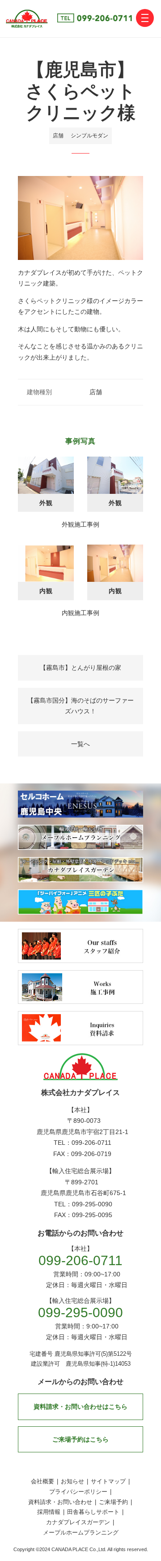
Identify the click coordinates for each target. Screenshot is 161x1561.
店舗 (58, 135)
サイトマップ (108, 1481)
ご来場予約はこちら (80, 1439)
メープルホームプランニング (81, 1532)
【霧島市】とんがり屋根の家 (80, 667)
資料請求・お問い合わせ (60, 1502)
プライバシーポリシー (78, 1491)
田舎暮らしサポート (93, 1511)
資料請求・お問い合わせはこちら (80, 1406)
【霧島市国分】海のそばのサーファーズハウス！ (80, 706)
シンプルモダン (89, 135)
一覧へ (80, 744)
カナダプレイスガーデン (78, 1522)
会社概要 (42, 1481)
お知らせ (72, 1481)
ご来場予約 (113, 1502)
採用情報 (48, 1511)
